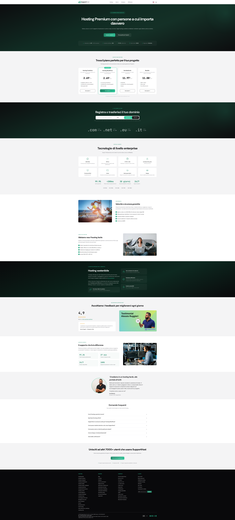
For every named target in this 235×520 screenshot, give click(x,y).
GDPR (119, 492)
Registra (136, 117)
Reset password (141, 478)
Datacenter (120, 487)
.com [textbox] (118, 117)
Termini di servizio (83, 515)
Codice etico (120, 485)
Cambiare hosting (141, 481)
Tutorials (100, 478)
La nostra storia (121, 483)
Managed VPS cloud (82, 499)
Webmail (139, 483)
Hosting (111, 2)
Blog (99, 476)
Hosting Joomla (81, 490)
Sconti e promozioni (102, 481)
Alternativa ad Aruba (102, 487)
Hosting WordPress (82, 487)
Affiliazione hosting (141, 480)
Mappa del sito (101, 483)
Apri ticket (140, 485)
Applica (149, 491)
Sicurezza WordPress (102, 494)
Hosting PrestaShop (82, 494)
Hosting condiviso (81, 478)
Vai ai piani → (87, 90)
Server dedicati (81, 501)
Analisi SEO (100, 496)
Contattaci (140, 487)
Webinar (100, 480)
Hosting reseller (81, 483)
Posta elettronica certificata (83, 508)
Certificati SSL (81, 510)
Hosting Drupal (81, 496)
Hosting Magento (81, 492)
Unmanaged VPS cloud (82, 497)
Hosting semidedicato (82, 481)
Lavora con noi (121, 481)
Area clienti (140, 476)
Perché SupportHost (122, 476)
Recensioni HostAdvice (122, 497)
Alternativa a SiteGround (103, 485)
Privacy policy (89, 515)
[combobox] (120, 117)
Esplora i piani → (109, 35)
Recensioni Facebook (122, 499)
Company (123, 2)
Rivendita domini (81, 504)
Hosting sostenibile (122, 490)
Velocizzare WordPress (102, 490)
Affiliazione (130, 2)
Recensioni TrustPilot (122, 496)
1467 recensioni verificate (87, 319)
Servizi (117, 2)
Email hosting (81, 506)
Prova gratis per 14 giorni (123, 35)
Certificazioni (120, 488)
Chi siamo (120, 480)
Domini (79, 503)
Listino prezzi (120, 494)
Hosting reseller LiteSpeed (83, 485)
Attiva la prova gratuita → (117, 458)
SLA (79, 515)
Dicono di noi (120, 478)
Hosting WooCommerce (83, 488)
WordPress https (101, 492)
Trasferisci (128, 117)
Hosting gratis (81, 476)
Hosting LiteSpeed (82, 480)
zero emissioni (111, 278)
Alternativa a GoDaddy (102, 488)
